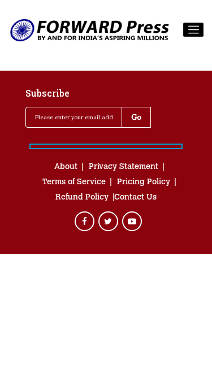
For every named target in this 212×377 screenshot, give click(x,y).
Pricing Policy (143, 183)
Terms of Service (74, 183)
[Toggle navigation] (193, 30)
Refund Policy (82, 198)
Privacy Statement (123, 167)
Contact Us (135, 198)
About (65, 167)
